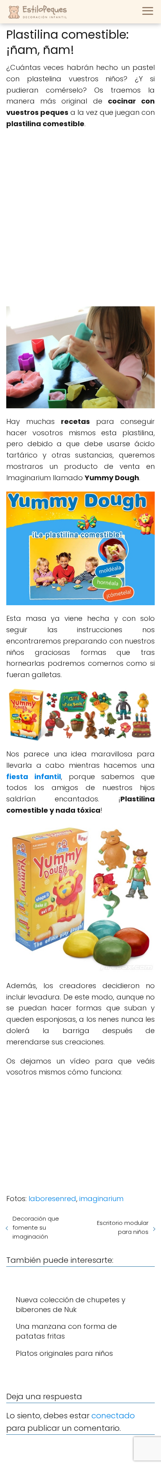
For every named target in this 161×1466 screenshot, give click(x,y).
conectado (113, 1415)
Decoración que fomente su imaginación (36, 1227)
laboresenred (52, 1198)
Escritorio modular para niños (122, 1227)
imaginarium (101, 1198)
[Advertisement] (80, 218)
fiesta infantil (33, 776)
